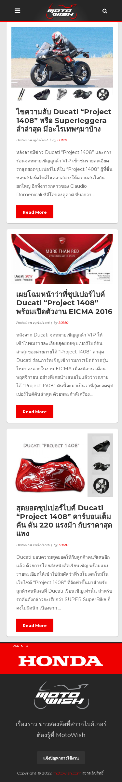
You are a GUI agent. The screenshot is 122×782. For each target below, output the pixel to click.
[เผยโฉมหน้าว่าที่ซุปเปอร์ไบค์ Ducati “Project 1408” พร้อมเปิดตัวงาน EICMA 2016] (62, 259)
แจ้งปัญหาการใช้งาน (61, 758)
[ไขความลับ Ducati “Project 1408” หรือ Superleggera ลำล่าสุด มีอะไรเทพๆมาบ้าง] (62, 64)
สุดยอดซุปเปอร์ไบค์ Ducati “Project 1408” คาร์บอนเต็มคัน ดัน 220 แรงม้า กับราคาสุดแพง (64, 520)
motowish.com (67, 773)
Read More (35, 212)
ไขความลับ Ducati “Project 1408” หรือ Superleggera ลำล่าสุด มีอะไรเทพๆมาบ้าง (64, 120)
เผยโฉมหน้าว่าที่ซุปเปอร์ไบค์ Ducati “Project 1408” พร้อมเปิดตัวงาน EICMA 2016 (64, 303)
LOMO (62, 140)
